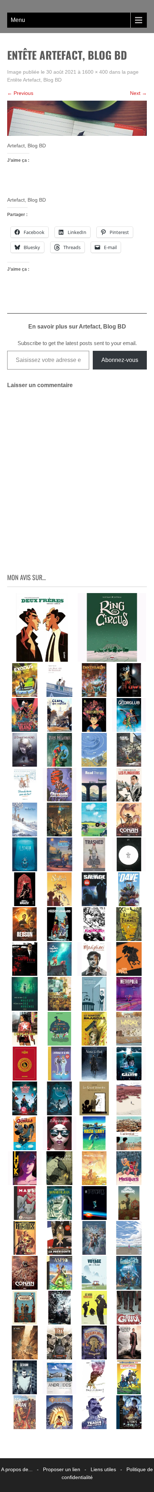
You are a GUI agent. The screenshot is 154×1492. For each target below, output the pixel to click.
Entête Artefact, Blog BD (34, 80)
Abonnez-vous (119, 360)
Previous (20, 93)
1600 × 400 (95, 72)
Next (138, 93)
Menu (18, 20)
